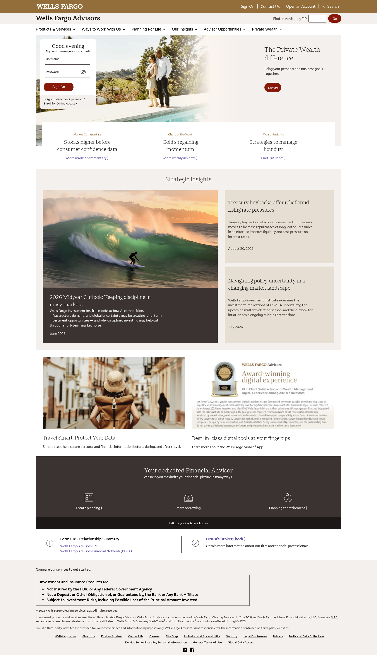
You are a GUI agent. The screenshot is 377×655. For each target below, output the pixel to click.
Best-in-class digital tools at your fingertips (241, 438)
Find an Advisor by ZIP (290, 18)
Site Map (172, 636)
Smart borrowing (189, 508)
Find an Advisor (111, 636)
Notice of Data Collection (306, 636)
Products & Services (54, 29)
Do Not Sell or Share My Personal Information (156, 642)
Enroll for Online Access (60, 103)
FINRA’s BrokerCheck (226, 538)
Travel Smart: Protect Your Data (79, 437)
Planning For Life (147, 29)
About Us (88, 636)
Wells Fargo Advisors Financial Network (96, 551)
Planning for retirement (288, 508)
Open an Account (300, 6)
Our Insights (183, 29)
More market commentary (87, 158)
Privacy (278, 636)
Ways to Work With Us (102, 29)
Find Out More (273, 158)
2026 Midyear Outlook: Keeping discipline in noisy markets (100, 301)
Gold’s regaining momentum (180, 145)
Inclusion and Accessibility (202, 636)
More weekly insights (180, 158)
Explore (273, 87)
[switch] (83, 72)
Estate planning (89, 508)
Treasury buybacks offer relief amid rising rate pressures (268, 206)
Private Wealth (265, 29)
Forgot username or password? (65, 99)
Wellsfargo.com (65, 636)
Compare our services (52, 569)
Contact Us (270, 6)
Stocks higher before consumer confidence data (87, 145)
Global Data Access (241, 642)
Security (231, 636)
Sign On (247, 6)
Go (334, 18)
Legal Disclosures (255, 636)
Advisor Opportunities (223, 29)
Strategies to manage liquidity (273, 145)
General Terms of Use (207, 642)
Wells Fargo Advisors (82, 546)
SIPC (334, 617)
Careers (154, 636)
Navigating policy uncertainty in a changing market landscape (266, 284)
